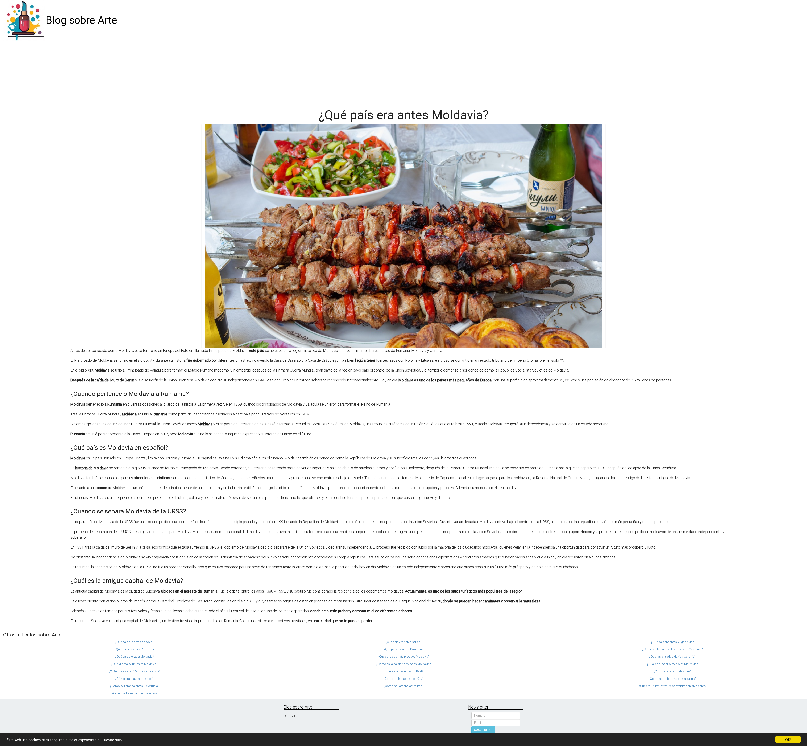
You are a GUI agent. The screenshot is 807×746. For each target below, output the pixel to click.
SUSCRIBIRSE (483, 729)
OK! (788, 739)
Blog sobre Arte (81, 20)
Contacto (290, 716)
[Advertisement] (403, 72)
